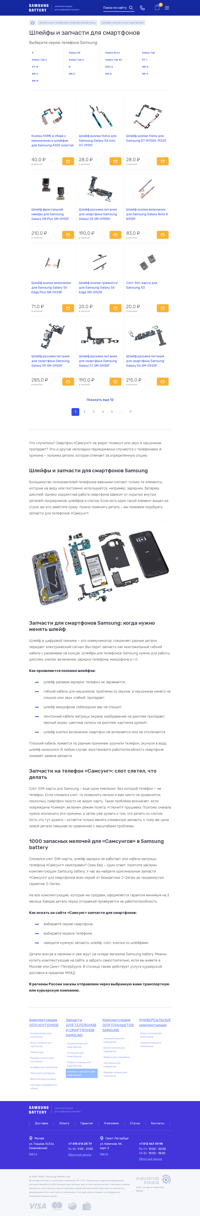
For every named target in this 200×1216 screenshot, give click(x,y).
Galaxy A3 (74, 52)
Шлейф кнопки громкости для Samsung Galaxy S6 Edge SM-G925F (98, 287)
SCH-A (109, 66)
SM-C (35, 73)
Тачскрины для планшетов (112, 1065)
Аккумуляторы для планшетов (114, 1040)
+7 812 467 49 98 (151, 1144)
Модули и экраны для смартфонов (79, 1064)
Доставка (41, 1123)
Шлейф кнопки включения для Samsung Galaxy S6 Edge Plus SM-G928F (51, 287)
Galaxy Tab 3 (76, 59)
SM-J (145, 73)
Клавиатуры (37, 1052)
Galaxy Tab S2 (113, 59)
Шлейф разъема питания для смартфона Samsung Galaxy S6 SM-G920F (145, 360)
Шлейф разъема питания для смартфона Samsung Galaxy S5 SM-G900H (98, 214)
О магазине (111, 1123)
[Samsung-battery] (32, 22)
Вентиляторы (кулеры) (43, 1079)
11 (130, 412)
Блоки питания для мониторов (151, 1035)
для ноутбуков (43, 1022)
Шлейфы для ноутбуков (43, 1067)
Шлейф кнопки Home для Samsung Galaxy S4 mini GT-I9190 (97, 140)
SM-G (108, 73)
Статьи (135, 1123)
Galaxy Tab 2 (39, 59)
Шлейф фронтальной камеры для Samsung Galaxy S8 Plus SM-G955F (50, 214)
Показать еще (100, 400)
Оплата (64, 1123)
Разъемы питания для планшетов (115, 1074)
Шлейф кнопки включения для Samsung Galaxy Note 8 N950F (147, 214)
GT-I (144, 59)
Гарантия (86, 1123)
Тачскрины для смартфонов (75, 1054)
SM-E (72, 73)
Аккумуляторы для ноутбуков (40, 1035)
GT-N (35, 66)
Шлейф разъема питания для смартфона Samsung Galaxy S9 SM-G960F (50, 360)
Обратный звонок (79, 1154)
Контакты (157, 1123)
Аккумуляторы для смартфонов (77, 1045)
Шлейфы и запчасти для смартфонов (81, 1073)
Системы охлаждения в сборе (43, 1086)
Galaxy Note (112, 52)
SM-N (35, 80)
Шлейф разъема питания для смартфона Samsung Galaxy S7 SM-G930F (98, 360)
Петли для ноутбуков (42, 1073)
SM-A (145, 66)
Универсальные (155, 1022)
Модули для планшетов (117, 1057)
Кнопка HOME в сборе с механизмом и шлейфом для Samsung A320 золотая (52, 140)
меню (167, 8)
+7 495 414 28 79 (80, 1144)
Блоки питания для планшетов (114, 1049)
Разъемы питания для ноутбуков (42, 1060)
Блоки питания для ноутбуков (41, 1044)
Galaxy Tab (148, 52)
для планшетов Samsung (118, 1025)
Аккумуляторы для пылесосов (150, 1044)
